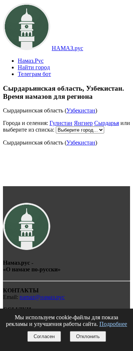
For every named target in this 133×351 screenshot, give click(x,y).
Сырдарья (106, 123)
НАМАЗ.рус (67, 48)
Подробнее (113, 324)
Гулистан (61, 123)
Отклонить (88, 336)
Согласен (44, 336)
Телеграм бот (34, 74)
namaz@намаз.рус (42, 297)
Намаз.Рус (31, 61)
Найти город (34, 67)
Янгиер (83, 123)
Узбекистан (80, 110)
